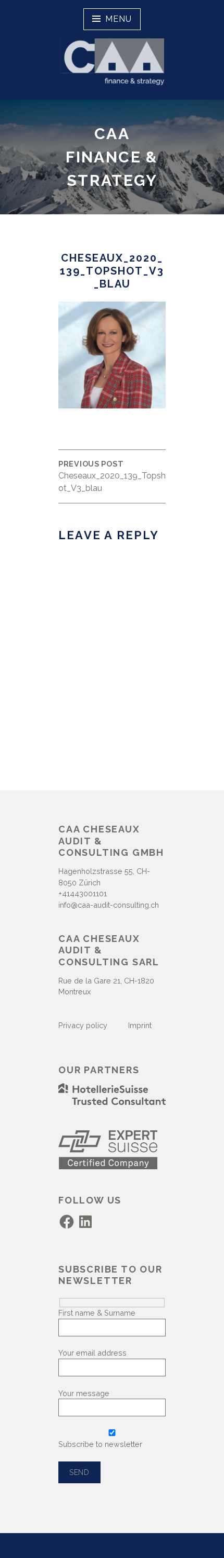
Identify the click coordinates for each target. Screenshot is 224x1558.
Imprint (139, 1025)
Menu (118, 19)
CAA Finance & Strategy (112, 157)
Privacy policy (82, 1025)
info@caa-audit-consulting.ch (108, 904)
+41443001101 (82, 893)
